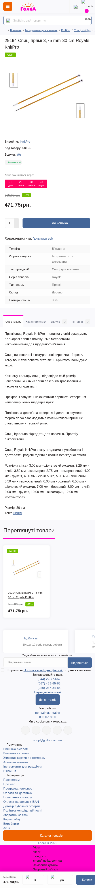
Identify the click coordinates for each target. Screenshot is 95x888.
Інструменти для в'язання (41, 30)
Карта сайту (12, 819)
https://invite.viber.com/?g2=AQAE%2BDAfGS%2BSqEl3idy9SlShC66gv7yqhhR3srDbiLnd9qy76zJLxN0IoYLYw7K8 (57, 730)
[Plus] (16, 220)
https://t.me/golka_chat (67, 730)
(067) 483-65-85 (49, 683)
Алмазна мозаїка (15, 762)
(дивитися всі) (43, 238)
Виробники (11, 823)
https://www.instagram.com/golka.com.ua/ (36, 730)
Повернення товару (17, 797)
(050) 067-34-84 (49, 688)
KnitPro (65, 30)
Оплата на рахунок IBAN (21, 801)
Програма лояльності (18, 788)
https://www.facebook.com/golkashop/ (25, 730)
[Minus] (16, 225)
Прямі (17, 513)
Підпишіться (79, 662)
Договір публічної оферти (21, 806)
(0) (19, 154)
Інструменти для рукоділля (22, 766)
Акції (6, 828)
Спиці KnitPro (82, 30)
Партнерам (11, 779)
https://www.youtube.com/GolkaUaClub (46, 730)
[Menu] (7, 6)
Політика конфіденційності (43, 670)
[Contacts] (75, 6)
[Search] (8, 20)
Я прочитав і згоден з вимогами (48, 670)
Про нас (9, 784)
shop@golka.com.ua (47, 740)
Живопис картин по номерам (24, 757)
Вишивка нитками (16, 753)
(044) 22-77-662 (49, 679)
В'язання (15, 30)
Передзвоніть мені (47, 692)
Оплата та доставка (17, 793)
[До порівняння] (60, 880)
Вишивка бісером (15, 749)
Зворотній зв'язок (15, 815)
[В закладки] (33, 880)
